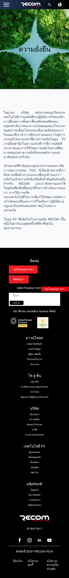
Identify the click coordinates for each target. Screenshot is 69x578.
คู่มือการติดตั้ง (34, 354)
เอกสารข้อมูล (34, 349)
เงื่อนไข (17, 561)
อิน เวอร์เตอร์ (34, 495)
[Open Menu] (6, 4)
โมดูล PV (34, 490)
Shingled (34, 467)
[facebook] (20, 540)
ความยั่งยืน (34, 419)
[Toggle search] (49, 4)
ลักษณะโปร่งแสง (34, 424)
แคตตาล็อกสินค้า (34, 344)
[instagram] (29, 540)
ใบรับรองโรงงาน (34, 359)
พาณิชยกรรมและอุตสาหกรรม (34, 387)
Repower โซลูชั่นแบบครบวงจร (34, 397)
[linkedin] (39, 540)
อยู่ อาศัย (35, 381)
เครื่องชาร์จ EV (34, 505)
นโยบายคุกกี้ (33, 563)
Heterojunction (34, 457)
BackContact (34, 452)
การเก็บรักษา (35, 500)
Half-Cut (34, 472)
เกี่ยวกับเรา (35, 414)
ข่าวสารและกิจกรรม (34, 435)
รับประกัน (34, 364)
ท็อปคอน (34, 462)
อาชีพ (34, 429)
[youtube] (49, 540)
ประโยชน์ (34, 392)
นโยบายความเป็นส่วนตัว (53, 565)
